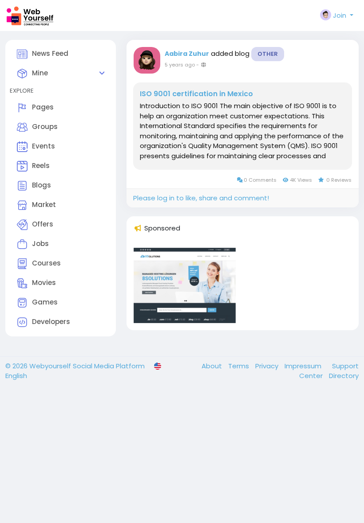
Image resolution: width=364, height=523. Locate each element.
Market (44, 204)
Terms (239, 366)
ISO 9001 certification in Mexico (196, 94)
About (213, 366)
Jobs (40, 243)
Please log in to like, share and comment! (201, 198)
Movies (44, 282)
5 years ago (180, 64)
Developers (51, 321)
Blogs (41, 185)
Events (43, 146)
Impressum (304, 366)
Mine (40, 73)
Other (267, 54)
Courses (46, 263)
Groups (45, 126)
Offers (42, 224)
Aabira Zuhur (187, 53)
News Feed (50, 53)
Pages (43, 107)
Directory (344, 375)
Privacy (267, 366)
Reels (41, 165)
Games (45, 302)
